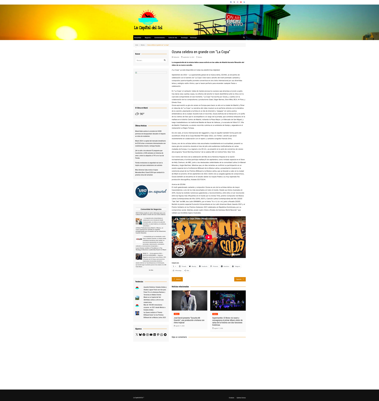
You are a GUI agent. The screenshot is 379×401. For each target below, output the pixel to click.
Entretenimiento (159, 38)
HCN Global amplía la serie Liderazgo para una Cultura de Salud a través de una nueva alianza (150, 213)
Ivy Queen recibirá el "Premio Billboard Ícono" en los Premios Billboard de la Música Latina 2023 (155, 315)
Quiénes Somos (241, 398)
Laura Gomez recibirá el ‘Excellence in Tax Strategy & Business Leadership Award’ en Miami (151, 248)
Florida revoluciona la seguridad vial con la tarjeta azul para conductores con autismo (149, 164)
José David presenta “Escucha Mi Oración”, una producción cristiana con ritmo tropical (189, 320)
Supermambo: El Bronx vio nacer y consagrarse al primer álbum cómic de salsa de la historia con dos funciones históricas (227, 321)
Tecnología (184, 38)
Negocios (148, 38)
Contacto (231, 398)
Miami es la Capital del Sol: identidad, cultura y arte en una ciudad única (154, 299)
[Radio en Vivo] (233, 20)
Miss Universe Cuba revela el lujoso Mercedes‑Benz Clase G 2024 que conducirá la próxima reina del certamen (149, 172)
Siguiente (238, 279)
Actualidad (137, 38)
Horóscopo (193, 38)
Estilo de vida (172, 38)
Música (200, 57)
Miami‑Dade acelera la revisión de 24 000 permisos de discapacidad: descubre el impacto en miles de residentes (150, 133)
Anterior (178, 279)
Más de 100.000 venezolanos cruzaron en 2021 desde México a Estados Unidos (154, 307)
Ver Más (151, 270)
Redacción (176, 57)
